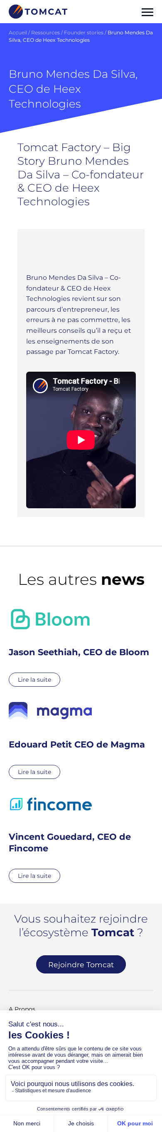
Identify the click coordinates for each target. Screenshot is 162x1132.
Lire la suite (34, 679)
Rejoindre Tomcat (81, 964)
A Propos (22, 1009)
